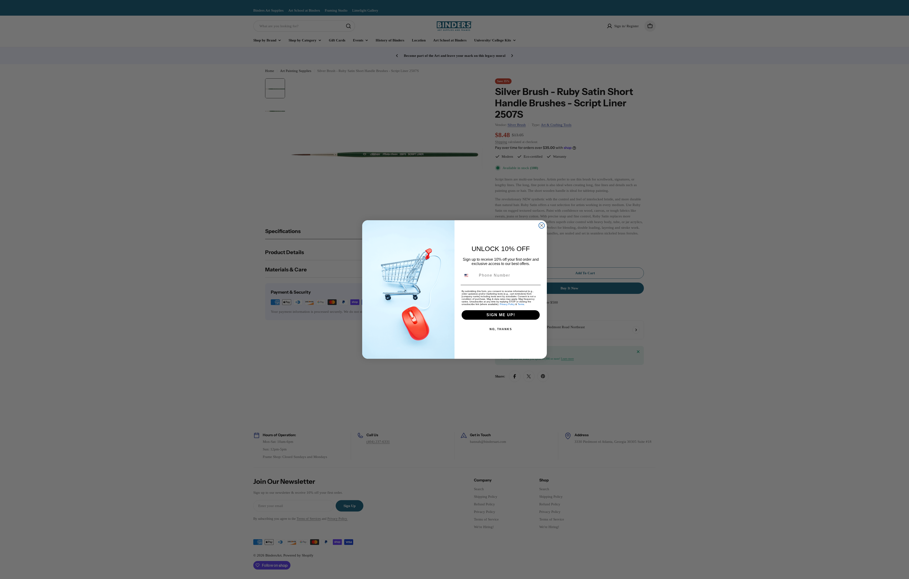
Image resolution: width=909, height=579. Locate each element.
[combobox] (469, 275)
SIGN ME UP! (500, 315)
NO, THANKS (501, 329)
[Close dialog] (541, 225)
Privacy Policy (507, 304)
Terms (521, 304)
